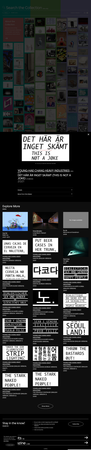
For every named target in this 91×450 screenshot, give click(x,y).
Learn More (6, 441)
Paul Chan (66, 259)
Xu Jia (65, 230)
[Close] (88, 134)
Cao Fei (5, 233)
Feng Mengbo (37, 231)
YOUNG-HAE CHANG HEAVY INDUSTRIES (44, 170)
